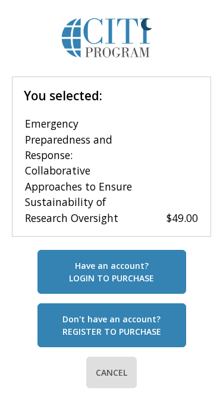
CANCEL (111, 372)
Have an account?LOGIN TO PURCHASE (111, 272)
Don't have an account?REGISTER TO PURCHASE (111, 325)
